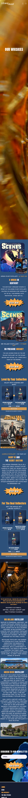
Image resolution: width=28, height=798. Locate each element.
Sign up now (14, 765)
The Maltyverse (6, 795)
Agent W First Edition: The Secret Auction (20, 527)
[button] (22, 3)
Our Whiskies (5, 793)
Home (2, 790)
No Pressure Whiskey (20, 402)
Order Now (14, 302)
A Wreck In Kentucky (7, 402)
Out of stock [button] (14, 407)
